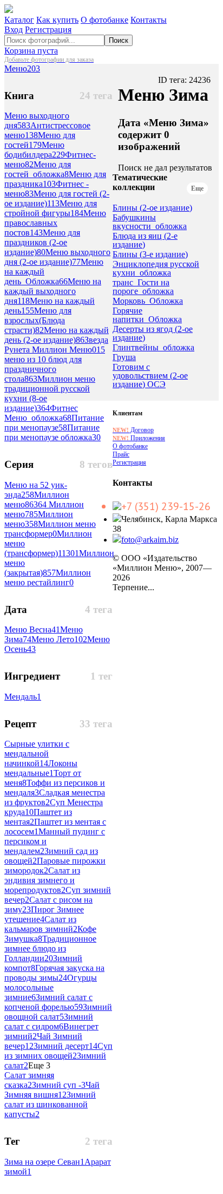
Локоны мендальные (40, 768)
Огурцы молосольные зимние (50, 987)
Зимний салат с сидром (48, 1021)
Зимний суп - (59, 1084)
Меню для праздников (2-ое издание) (42, 242)
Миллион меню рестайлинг (47, 577)
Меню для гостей (39, 140)
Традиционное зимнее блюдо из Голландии (50, 948)
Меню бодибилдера (34, 149)
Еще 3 (39, 1065)
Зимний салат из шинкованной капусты (50, 1104)
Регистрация (48, 29)
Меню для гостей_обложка (37, 169)
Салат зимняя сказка (29, 1080)
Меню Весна (32, 629)
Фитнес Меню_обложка (41, 412)
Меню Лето (59, 639)
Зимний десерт (65, 1046)
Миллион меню (36, 499)
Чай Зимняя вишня (52, 1089)
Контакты (148, 19)
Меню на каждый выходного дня (52, 291)
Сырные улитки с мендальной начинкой (36, 753)
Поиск (118, 40)
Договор (133, 430)
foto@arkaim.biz (150, 539)
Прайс (121, 454)
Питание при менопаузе (54, 422)
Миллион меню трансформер (50, 528)
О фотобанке (104, 19)
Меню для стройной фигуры (50, 208)
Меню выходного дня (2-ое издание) (57, 256)
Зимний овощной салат (58, 1011)
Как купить (57, 19)
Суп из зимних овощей (58, 1050)
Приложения (139, 438)
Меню (22, 68)
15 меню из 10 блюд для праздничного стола (54, 364)
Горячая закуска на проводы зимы (54, 972)
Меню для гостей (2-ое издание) (56, 198)
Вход (13, 29)
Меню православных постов (55, 222)
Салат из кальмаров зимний (40, 924)
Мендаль (22, 696)
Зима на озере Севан (44, 1161)
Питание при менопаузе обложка (52, 432)
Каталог (19, 19)
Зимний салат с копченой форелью (48, 1002)
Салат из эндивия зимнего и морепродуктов (42, 880)
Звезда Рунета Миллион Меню (56, 344)
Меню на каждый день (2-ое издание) (56, 334)
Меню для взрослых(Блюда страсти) (37, 320)
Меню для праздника (55, 178)
